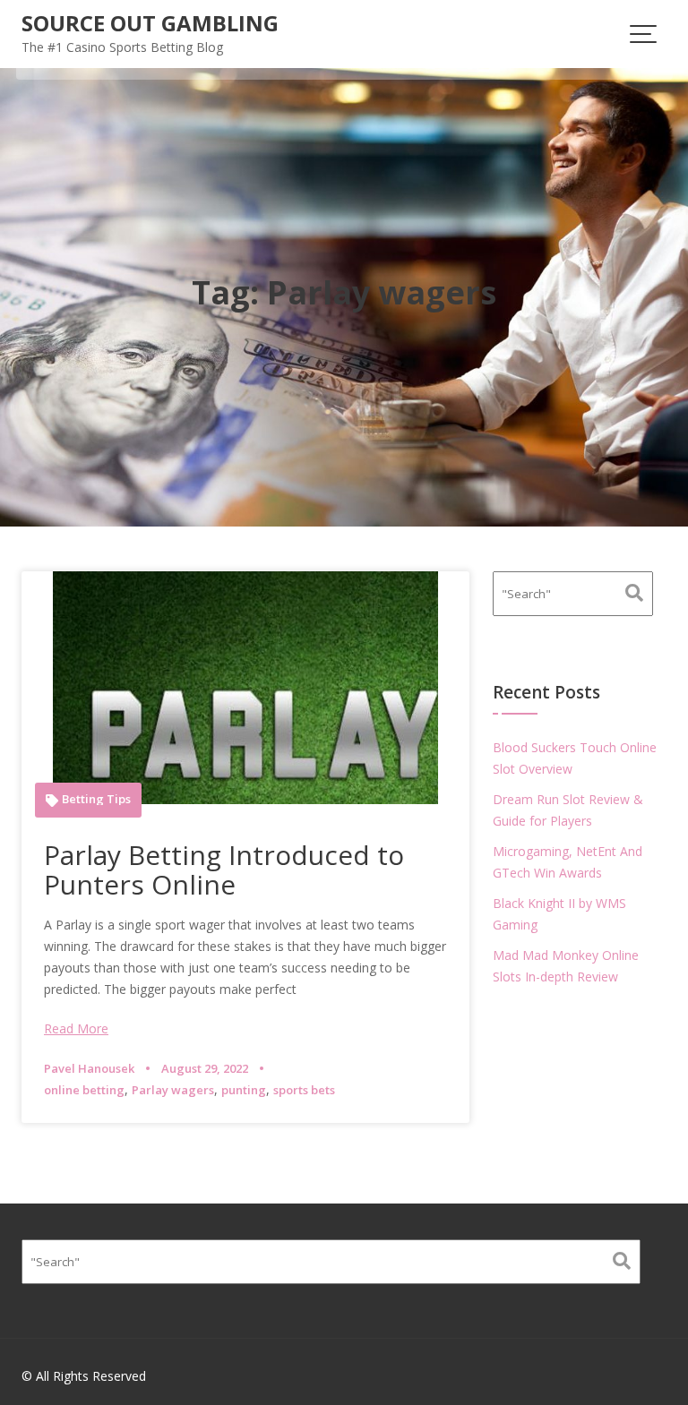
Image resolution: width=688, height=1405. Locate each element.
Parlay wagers (173, 1090)
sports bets (304, 1090)
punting (243, 1090)
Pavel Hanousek (89, 1068)
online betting (84, 1090)
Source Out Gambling (150, 23)
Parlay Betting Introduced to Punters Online (224, 869)
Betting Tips (96, 799)
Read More (76, 1028)
